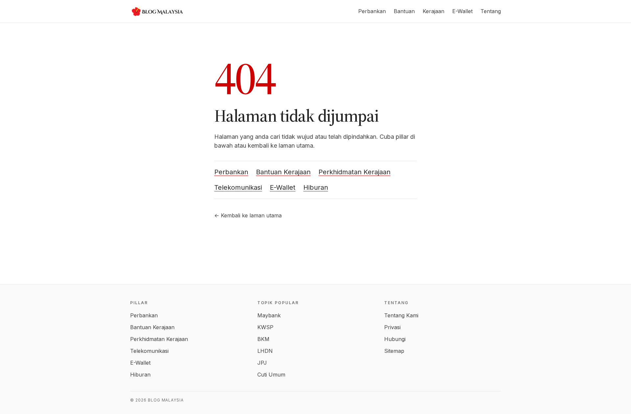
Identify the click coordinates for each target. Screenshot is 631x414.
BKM (263, 339)
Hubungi (395, 339)
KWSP (265, 327)
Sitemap (394, 351)
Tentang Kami (401, 315)
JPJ (262, 362)
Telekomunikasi (238, 187)
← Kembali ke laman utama (248, 215)
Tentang (490, 11)
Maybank (269, 315)
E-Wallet (462, 11)
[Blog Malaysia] (156, 11)
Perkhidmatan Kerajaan (354, 172)
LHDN (265, 351)
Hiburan (315, 187)
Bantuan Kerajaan (283, 172)
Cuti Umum (271, 374)
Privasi (392, 327)
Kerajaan (433, 11)
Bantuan (404, 11)
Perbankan (372, 11)
